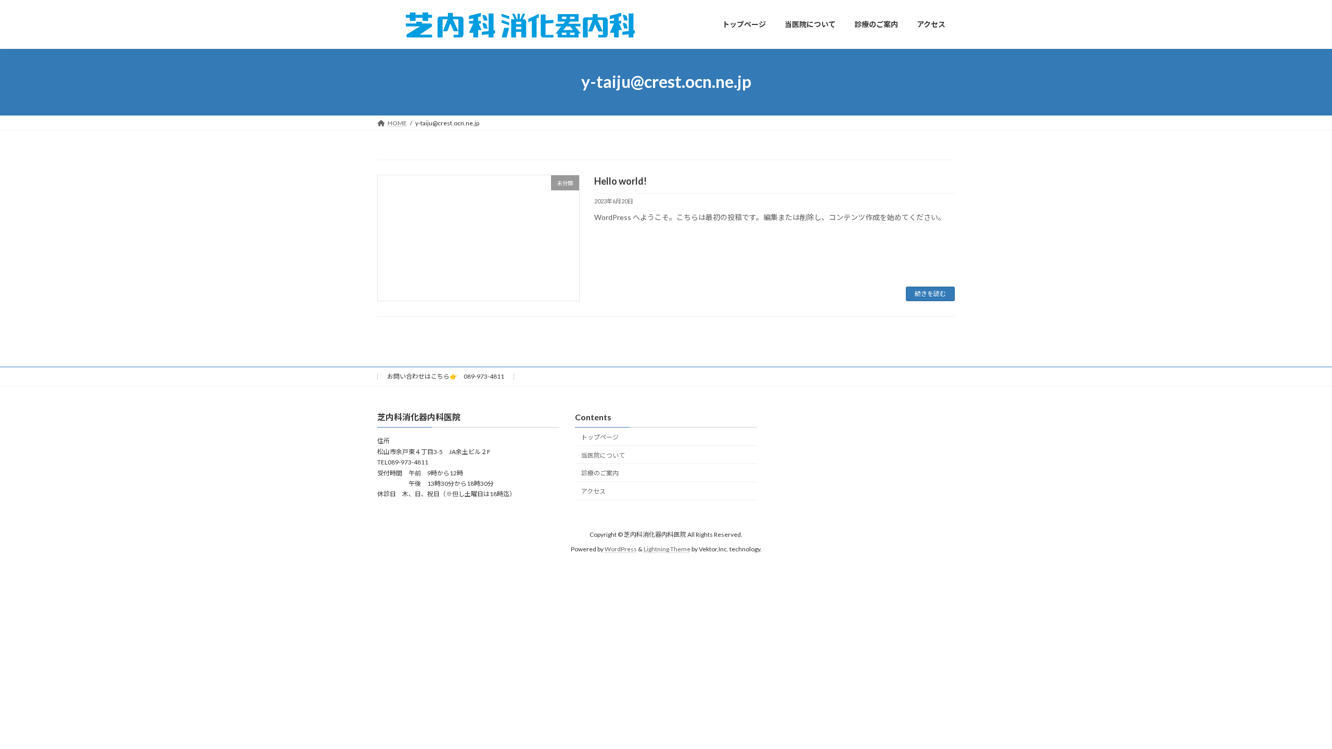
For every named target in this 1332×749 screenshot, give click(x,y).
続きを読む (930, 294)
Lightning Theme (667, 549)
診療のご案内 (600, 473)
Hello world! (620, 181)
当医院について (603, 455)
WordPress (621, 549)
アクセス (593, 491)
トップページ (600, 437)
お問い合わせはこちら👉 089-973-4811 (445, 376)
